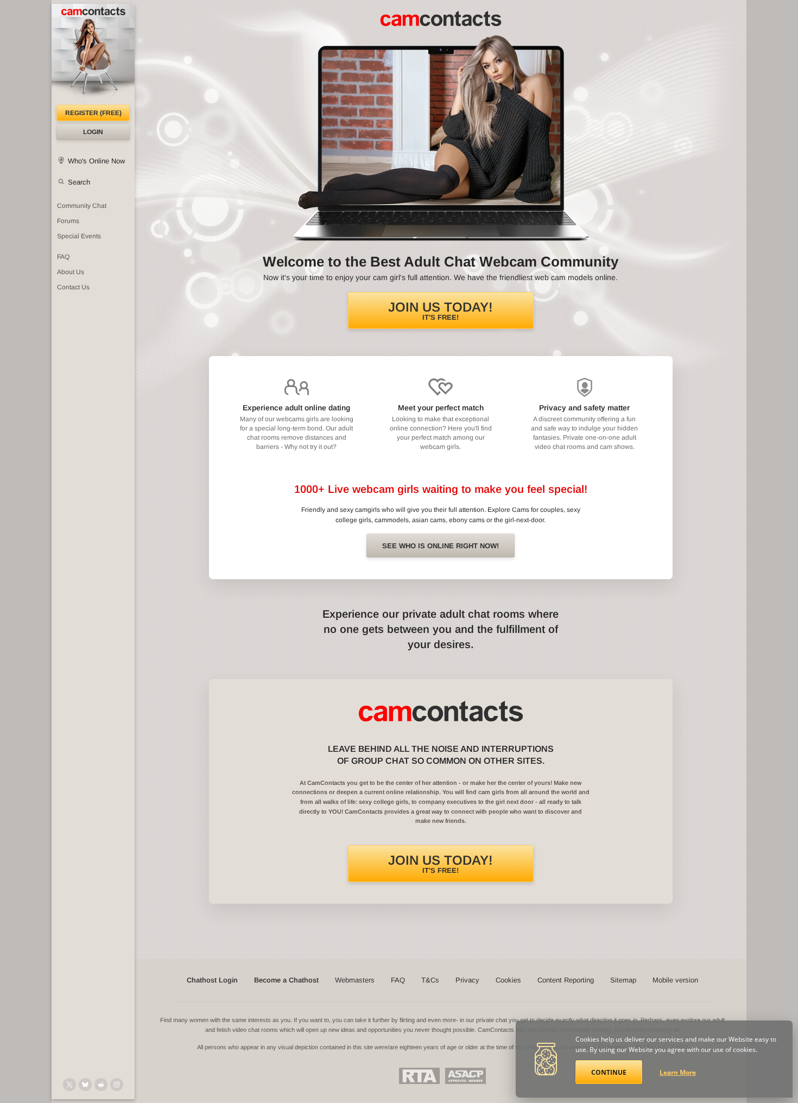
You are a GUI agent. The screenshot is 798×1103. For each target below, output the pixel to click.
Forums (68, 221)
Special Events (79, 236)
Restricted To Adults (419, 1076)
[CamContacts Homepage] (93, 54)
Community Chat (81, 206)
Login (93, 132)
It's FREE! (440, 310)
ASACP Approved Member (465, 1076)
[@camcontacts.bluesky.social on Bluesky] (85, 1084)
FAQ (63, 257)
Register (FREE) (93, 113)
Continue (608, 1072)
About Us (70, 272)
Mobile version (675, 980)
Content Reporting (565, 980)
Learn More (678, 1072)
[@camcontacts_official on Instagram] (116, 1084)
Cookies (508, 980)
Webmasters (355, 980)
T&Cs (430, 980)
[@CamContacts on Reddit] (100, 1084)
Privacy (467, 980)
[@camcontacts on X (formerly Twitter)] (69, 1084)
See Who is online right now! (440, 546)
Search (79, 182)
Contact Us (73, 287)
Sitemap (623, 980)
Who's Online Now (96, 161)
